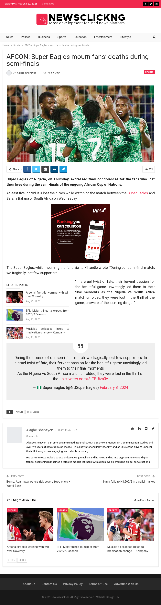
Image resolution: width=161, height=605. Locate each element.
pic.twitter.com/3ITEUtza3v (85, 379)
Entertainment (103, 37)
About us (29, 584)
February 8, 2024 (114, 387)
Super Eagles (138, 193)
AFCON (19, 412)
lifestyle (125, 37)
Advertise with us (126, 584)
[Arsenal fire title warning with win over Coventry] (14, 297)
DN (117, 597)
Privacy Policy (72, 584)
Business (44, 37)
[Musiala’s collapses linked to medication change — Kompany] (14, 333)
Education (80, 37)
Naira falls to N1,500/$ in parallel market (129, 481)
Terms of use (98, 584)
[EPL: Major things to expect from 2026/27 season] (14, 315)
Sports (62, 37)
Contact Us (48, 3)
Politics (25, 37)
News (9, 37)
